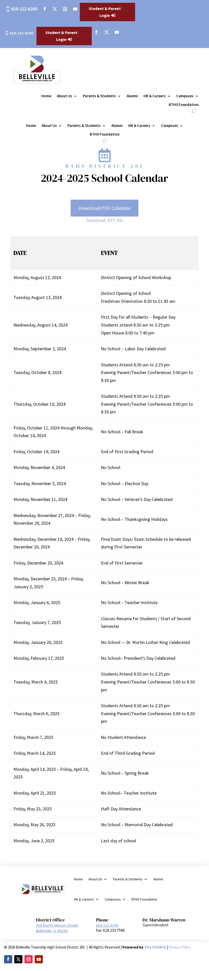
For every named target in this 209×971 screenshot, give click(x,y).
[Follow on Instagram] (65, 9)
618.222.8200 (107, 925)
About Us (64, 96)
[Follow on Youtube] (75, 9)
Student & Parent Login (105, 12)
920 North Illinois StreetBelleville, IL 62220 (57, 928)
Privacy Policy (179, 947)
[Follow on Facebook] (45, 9)
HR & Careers (154, 96)
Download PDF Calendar (104, 208)
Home (46, 96)
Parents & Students (99, 96)
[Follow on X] (55, 9)
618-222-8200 (24, 9)
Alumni (132, 96)
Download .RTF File (104, 220)
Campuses (184, 96)
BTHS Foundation (184, 104)
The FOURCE (155, 947)
